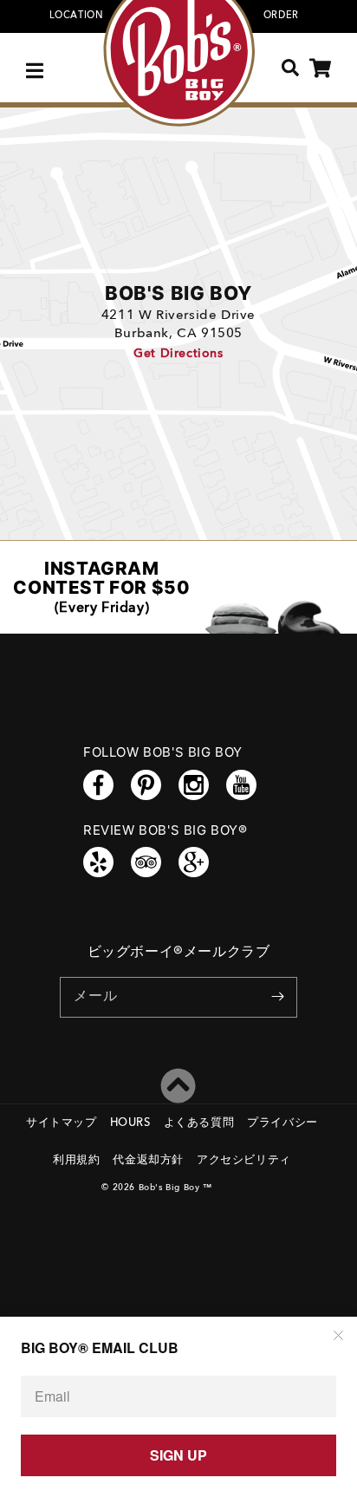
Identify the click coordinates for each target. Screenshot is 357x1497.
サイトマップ (61, 1123)
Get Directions (178, 354)
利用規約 (76, 1160)
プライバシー (282, 1123)
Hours (130, 1123)
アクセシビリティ (244, 1160)
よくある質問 (199, 1123)
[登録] (277, 997)
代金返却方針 (148, 1160)
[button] (37, 68)
